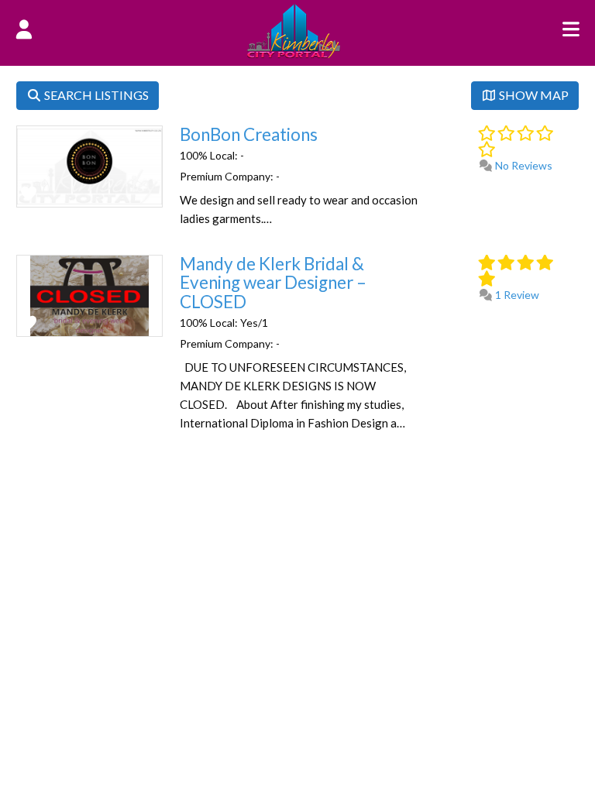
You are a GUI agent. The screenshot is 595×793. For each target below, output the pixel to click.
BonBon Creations (249, 134)
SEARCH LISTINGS (95, 95)
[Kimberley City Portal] (293, 53)
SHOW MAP (533, 95)
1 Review (516, 294)
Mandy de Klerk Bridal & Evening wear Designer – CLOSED (273, 283)
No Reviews (522, 165)
